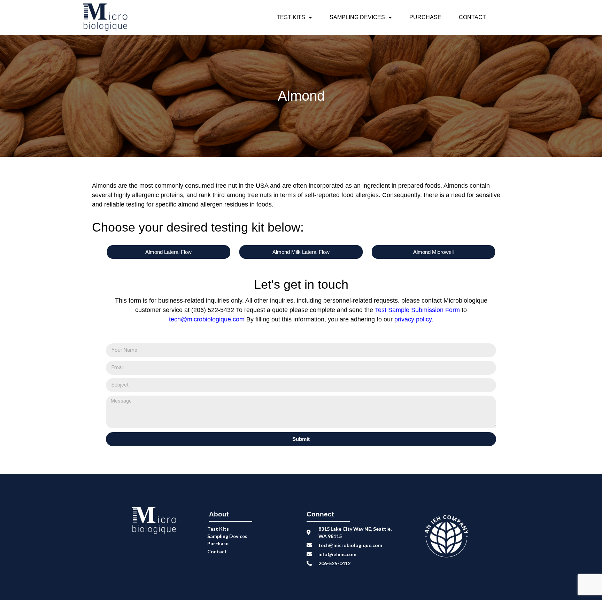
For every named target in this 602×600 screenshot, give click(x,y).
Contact (472, 17)
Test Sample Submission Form (418, 309)
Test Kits (291, 17)
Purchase (425, 17)
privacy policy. (413, 319)
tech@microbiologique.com (207, 319)
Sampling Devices (357, 17)
